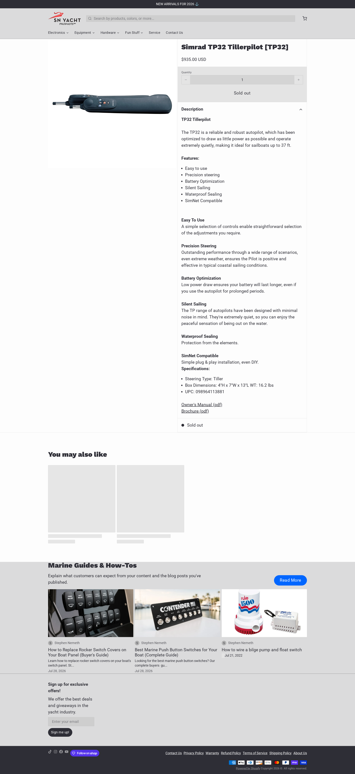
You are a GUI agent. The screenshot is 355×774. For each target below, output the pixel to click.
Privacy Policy (194, 753)
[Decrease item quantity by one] (186, 79)
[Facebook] (61, 753)
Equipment (83, 33)
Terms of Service (255, 753)
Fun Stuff (132, 33)
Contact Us (174, 33)
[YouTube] (66, 753)
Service (154, 33)
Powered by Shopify (248, 768)
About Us (300, 753)
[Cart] (303, 18)
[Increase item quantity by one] (298, 79)
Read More (290, 580)
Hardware (108, 33)
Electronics (56, 33)
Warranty (212, 753)
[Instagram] (55, 753)
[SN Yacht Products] (64, 18)
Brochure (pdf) (195, 411)
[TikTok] (50, 753)
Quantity (186, 72)
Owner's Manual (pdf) (201, 404)
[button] (242, 93)
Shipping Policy (280, 753)
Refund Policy (231, 753)
